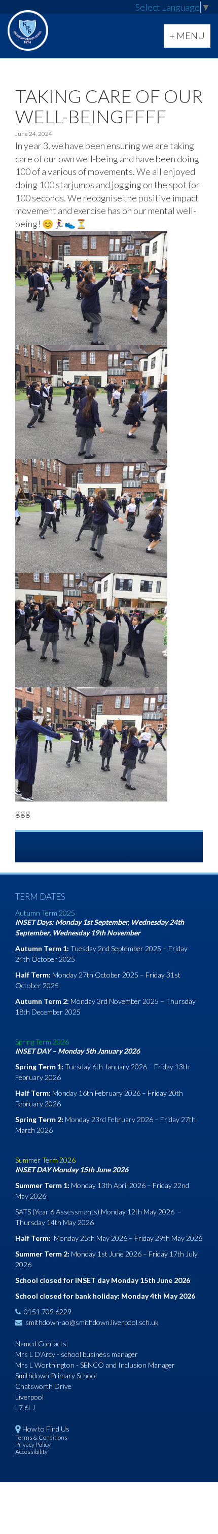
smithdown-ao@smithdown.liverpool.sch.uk (92, 1322)
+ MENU (189, 38)
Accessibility (31, 1451)
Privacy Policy (33, 1444)
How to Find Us (45, 1428)
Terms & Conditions (41, 1437)
